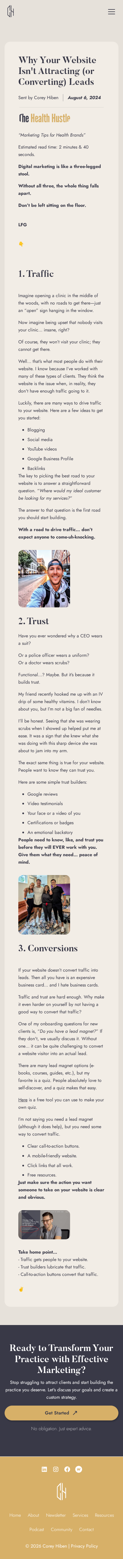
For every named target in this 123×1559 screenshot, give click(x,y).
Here (22, 1099)
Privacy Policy (84, 1546)
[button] (111, 12)
